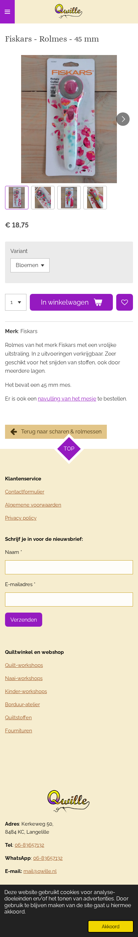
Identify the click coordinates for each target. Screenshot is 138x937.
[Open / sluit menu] (7, 11)
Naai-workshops (24, 678)
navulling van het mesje (67, 399)
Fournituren (18, 731)
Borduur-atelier (22, 704)
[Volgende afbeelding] (123, 119)
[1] (15, 302)
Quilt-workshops (24, 665)
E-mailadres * (20, 584)
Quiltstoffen (18, 718)
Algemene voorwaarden (33, 505)
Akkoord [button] (111, 926)
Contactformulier (24, 492)
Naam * (13, 552)
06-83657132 (29, 845)
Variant (18, 251)
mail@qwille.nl (40, 871)
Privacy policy (21, 518)
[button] (16, 197)
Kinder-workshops (26, 691)
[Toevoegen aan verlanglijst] (124, 302)
